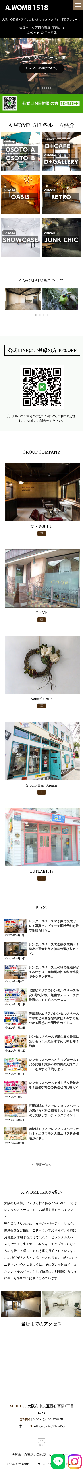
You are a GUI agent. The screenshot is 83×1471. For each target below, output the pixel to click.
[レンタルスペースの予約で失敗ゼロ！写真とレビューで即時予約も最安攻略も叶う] (15, 926)
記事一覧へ (43, 1165)
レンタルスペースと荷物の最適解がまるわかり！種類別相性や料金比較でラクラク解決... (54, 972)
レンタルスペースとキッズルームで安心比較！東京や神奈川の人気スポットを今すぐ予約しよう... (54, 1064)
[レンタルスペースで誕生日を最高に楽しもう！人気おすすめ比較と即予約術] (15, 1041)
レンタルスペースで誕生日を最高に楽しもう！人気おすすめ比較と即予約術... (54, 1041)
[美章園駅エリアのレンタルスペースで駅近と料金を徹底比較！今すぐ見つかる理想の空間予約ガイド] (15, 1018)
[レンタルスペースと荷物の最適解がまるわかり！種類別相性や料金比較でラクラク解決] (15, 972)
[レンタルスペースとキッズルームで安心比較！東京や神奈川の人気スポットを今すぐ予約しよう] (15, 1064)
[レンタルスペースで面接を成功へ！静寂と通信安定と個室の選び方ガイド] (15, 949)
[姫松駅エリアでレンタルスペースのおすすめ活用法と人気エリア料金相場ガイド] (15, 1134)
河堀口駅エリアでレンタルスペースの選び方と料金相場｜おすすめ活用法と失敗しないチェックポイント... (54, 1110)
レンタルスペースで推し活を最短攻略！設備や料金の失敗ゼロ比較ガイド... (54, 1087)
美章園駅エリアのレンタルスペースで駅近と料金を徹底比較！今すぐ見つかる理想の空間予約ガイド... (54, 1018)
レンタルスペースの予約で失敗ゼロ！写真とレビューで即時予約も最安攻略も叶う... (54, 926)
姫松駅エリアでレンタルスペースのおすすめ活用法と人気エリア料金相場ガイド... (54, 1134)
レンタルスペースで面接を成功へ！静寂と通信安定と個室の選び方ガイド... (54, 949)
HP (42, 533)
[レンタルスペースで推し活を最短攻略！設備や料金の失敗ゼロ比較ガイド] (15, 1087)
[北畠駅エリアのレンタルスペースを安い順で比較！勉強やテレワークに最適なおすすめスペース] (15, 995)
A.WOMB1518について (41, 68)
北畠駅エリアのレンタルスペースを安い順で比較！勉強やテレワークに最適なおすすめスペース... (54, 995)
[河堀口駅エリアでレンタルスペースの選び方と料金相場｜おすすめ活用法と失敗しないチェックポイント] (15, 1111)
